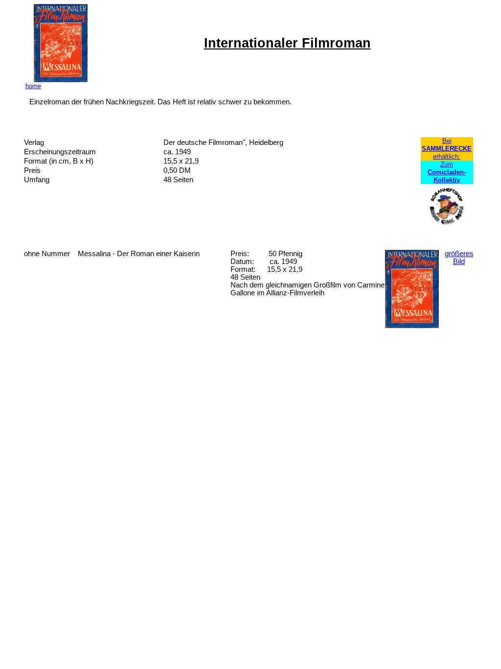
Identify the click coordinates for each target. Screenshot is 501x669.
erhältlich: (446, 156)
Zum (447, 172)
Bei (447, 140)
